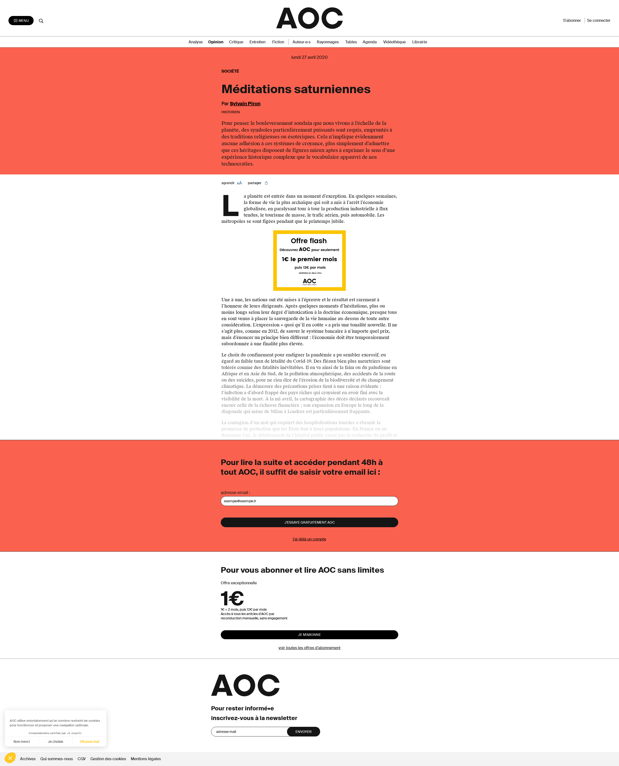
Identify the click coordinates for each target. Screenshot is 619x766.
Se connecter (599, 20)
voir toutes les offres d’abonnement (309, 647)
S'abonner (572, 20)
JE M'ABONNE (309, 634)
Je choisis (55, 741)
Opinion (215, 42)
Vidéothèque (394, 42)
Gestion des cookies (108, 758)
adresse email (234, 493)
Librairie (419, 42)
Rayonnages (328, 42)
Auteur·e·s (301, 42)
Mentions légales (146, 758)
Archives (28, 758)
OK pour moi (89, 741)
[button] (10, 758)
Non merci (22, 741)
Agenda (370, 42)
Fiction (278, 42)
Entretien (257, 42)
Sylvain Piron (245, 103)
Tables (351, 42)
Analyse (196, 42)
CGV (82, 758)
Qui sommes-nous (56, 758)
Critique (236, 42)
